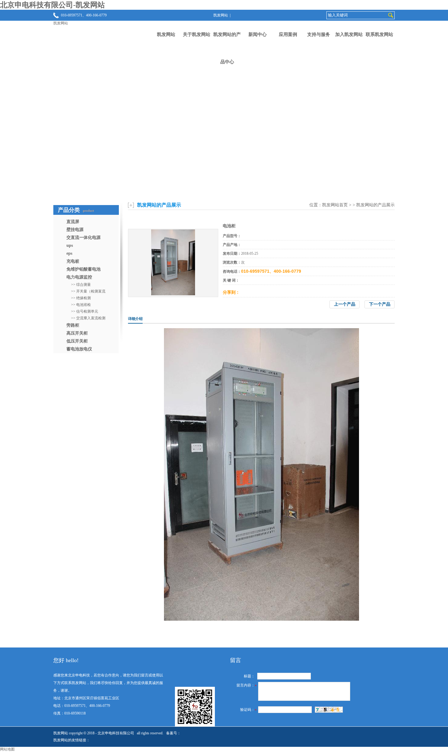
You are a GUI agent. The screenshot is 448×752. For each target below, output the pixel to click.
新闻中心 (257, 34)
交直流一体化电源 (83, 237)
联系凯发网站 (379, 34)
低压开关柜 (77, 341)
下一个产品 (379, 304)
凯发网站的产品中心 (227, 48)
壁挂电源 (75, 229)
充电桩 (72, 261)
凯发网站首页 (335, 205)
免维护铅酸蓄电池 (83, 269)
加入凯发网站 (349, 34)
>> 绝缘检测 (81, 298)
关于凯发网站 (196, 34)
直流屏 (72, 221)
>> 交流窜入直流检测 (88, 318)
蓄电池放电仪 (79, 349)
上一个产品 (344, 304)
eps (69, 253)
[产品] (173, 294)
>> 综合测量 (81, 284)
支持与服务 (318, 34)
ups (69, 245)
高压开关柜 (77, 333)
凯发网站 (220, 15)
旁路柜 (72, 325)
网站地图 (7, 749)
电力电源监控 (79, 277)
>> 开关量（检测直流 (88, 291)
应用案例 (288, 34)
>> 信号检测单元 (84, 311)
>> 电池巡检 (81, 305)
